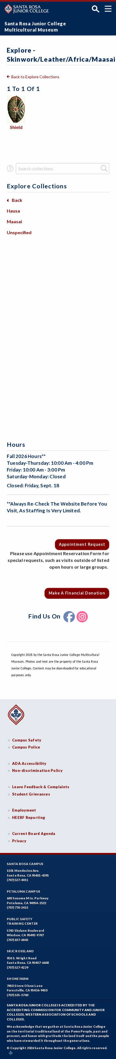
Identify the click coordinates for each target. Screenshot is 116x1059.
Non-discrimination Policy (37, 770)
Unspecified (19, 232)
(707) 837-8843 (17, 940)
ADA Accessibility (29, 763)
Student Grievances (31, 794)
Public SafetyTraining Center (22, 921)
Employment (24, 810)
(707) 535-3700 (17, 995)
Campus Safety (26, 740)
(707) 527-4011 (17, 880)
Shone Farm (18, 978)
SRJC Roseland (20, 951)
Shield (16, 127)
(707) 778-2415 (17, 907)
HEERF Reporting (28, 817)
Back (17, 200)
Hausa (13, 210)
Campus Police (26, 747)
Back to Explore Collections (35, 76)
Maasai (14, 221)
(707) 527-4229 (17, 967)
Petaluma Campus (23, 891)
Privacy (19, 841)
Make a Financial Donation (77, 593)
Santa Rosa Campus (25, 864)
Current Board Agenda (33, 833)
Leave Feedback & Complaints (40, 787)
